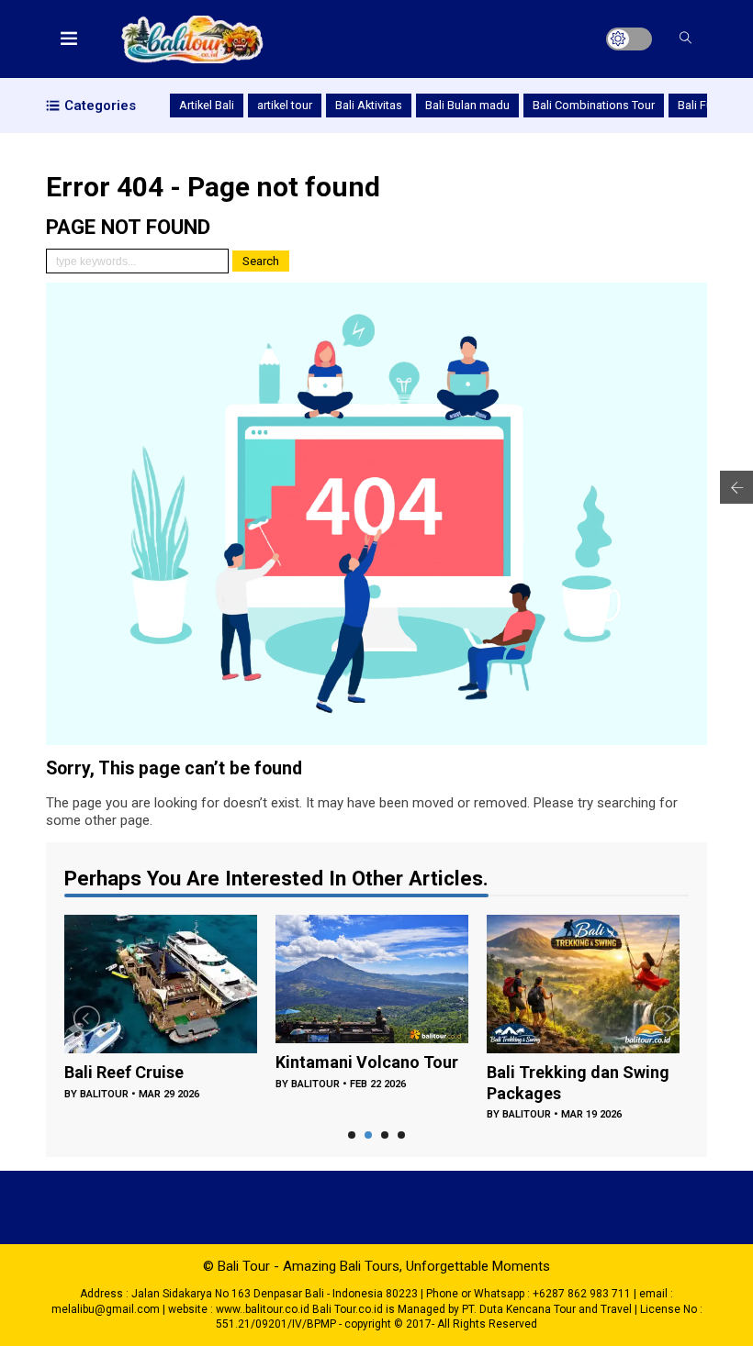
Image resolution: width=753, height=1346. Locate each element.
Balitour (104, 1094)
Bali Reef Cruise (124, 1072)
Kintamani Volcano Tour (366, 1062)
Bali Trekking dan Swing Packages (578, 1082)
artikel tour (284, 105)
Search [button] (260, 261)
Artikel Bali (206, 105)
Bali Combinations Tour (594, 105)
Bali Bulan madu (467, 105)
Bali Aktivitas (368, 105)
